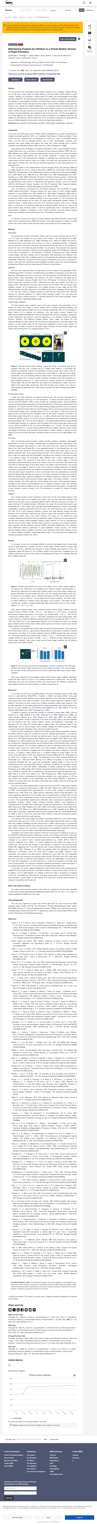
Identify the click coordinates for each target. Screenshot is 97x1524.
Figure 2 (20, 551)
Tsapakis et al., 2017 (15, 177)
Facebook (76, 1458)
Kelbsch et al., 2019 (32, 715)
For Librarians (31, 1463)
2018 (25, 177)
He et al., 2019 (37, 175)
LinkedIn (75, 1455)
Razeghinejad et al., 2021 (67, 175)
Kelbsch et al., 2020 (15, 241)
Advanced (89, 10)
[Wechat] (26, 1310)
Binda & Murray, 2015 (30, 738)
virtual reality (50, 123)
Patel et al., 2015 (45, 146)
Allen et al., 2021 (31, 535)
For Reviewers (32, 1458)
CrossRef (23, 930)
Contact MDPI (8, 1463)
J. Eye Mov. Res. (10, 1439)
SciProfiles (53, 1466)
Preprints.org (54, 1460)
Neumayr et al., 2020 (32, 241)
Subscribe (8, 1498)
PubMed (36, 930)
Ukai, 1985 (65, 712)
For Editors (30, 1460)
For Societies (31, 1469)
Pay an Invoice (9, 1458)
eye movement (21, 123)
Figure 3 (25, 633)
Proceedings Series (56, 1474)
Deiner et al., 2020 (24, 175)
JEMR (15, 17)
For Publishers (32, 1466)
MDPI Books (54, 1458)
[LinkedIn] (18, 1310)
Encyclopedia (54, 1469)
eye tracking (32, 123)
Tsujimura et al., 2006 (49, 715)
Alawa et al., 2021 (69, 238)
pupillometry (60, 123)
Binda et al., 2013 (29, 193)
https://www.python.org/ (32, 299)
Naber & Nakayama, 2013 (61, 193)
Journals (8, 17)
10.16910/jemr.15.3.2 (42, 17)
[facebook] (22, 1310)
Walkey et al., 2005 (65, 715)
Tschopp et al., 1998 (58, 146)
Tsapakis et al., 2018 (65, 809)
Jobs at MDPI (8, 1466)
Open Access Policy (11, 1460)
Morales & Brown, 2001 (29, 146)
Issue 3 (30, 17)
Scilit (30, 930)
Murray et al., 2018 (43, 760)
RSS (45, 1439)
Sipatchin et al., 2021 (24, 842)
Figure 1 (32, 310)
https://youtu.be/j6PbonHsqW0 (19, 315)
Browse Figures (31, 79)
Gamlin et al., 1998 (16, 715)
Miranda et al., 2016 (61, 755)
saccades (41, 123)
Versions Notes (47, 79)
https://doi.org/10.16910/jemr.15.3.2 (46, 70)
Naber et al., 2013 (26, 710)
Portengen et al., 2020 (17, 769)
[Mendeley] (34, 1310)
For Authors (31, 1455)
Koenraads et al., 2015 (17, 760)
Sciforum (53, 1455)
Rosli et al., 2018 (30, 793)
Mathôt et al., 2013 (44, 193)
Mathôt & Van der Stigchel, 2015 (51, 738)
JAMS (52, 1471)
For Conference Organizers (36, 1471)
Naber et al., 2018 (59, 788)
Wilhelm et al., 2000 (20, 153)
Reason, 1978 (27, 402)
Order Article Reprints (67, 39)
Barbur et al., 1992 (29, 717)
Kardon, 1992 (64, 151)
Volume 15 (22, 17)
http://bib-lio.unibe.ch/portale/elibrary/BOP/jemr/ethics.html (32, 892)
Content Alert (54, 1439)
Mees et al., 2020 (50, 175)
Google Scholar (23, 938)
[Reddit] (30, 1310)
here (45, 1422)
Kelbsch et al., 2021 (16, 793)
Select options (10, 1488)
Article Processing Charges (13, 1455)
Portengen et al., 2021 (42, 196)
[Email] (10, 1310)
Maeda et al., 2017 (45, 717)
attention (69, 123)
